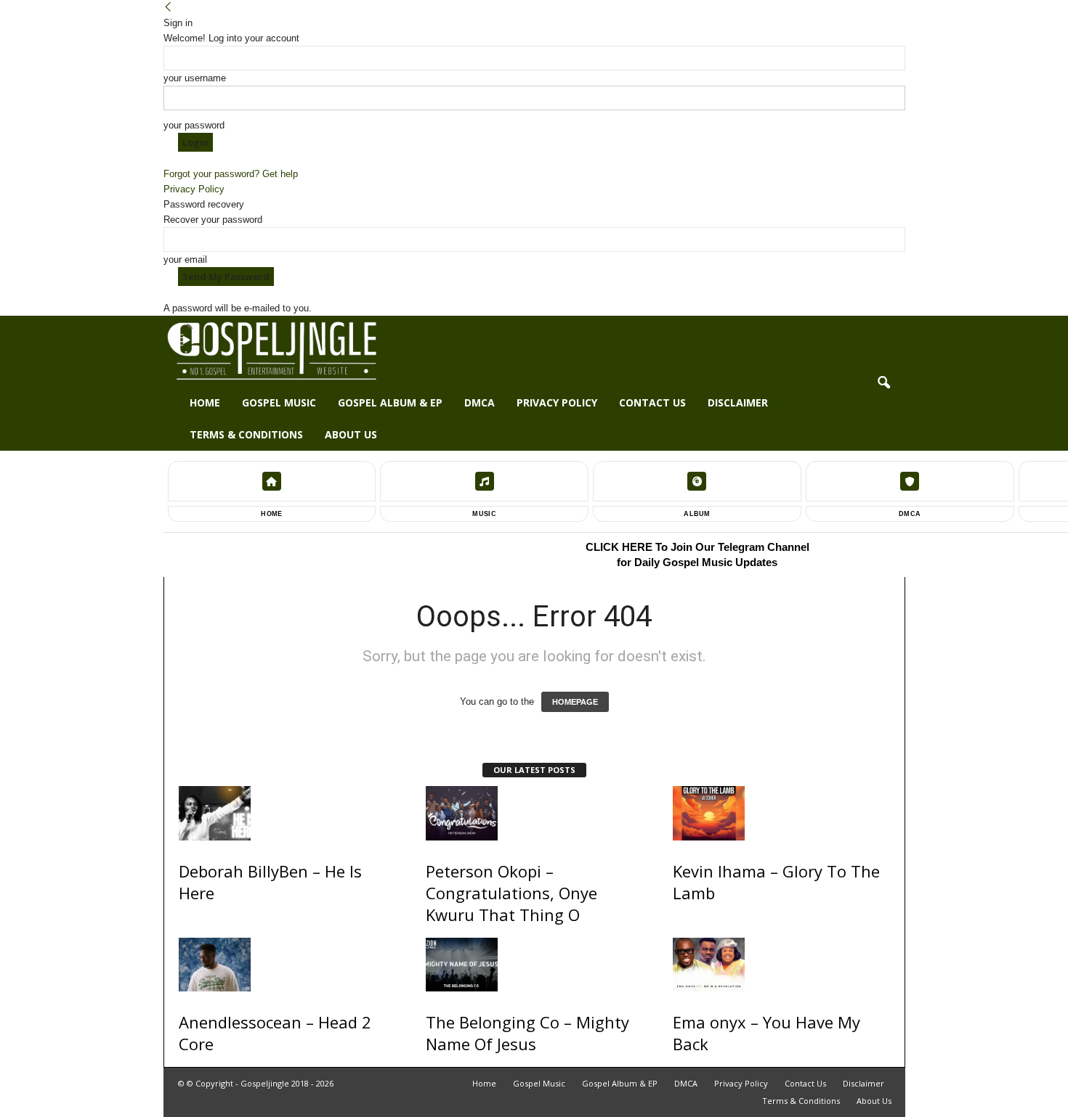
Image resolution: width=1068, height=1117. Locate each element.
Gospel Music (279, 402)
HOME (271, 513)
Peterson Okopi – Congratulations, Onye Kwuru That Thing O (511, 892)
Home (205, 402)
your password (193, 125)
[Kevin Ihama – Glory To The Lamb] (782, 813)
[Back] (168, 7)
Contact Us (652, 402)
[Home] (272, 481)
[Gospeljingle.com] (534, 351)
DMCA (479, 402)
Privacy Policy (193, 189)
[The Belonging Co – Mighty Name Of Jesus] (535, 965)
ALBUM (697, 513)
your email (185, 259)
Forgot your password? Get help (230, 173)
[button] (883, 383)
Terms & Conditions (246, 434)
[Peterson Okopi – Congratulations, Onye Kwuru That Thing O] (535, 813)
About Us (351, 434)
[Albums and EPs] (697, 481)
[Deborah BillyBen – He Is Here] (288, 813)
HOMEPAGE (575, 701)
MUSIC (484, 513)
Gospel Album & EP (390, 402)
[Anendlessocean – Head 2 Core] (288, 965)
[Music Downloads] (484, 481)
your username (194, 78)
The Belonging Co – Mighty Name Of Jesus (527, 1033)
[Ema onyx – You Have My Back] (782, 965)
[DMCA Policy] (910, 481)
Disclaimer (738, 402)
